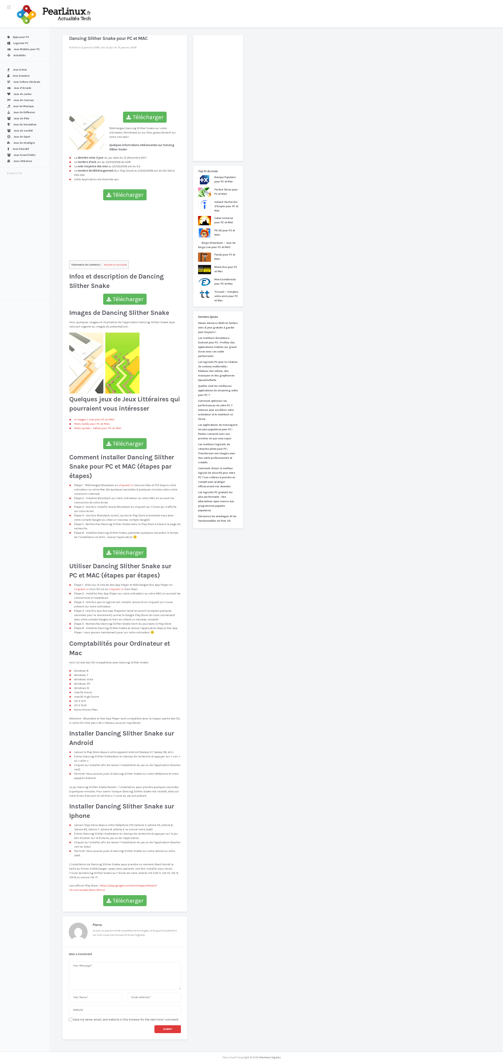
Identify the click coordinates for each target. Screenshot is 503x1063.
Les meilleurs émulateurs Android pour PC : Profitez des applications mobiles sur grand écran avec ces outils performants (217, 347)
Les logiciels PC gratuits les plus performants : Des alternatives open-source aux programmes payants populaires (216, 501)
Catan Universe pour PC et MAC (223, 220)
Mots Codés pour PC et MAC (92, 424)
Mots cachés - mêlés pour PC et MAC (97, 428)
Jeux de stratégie (24, 142)
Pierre (97, 925)
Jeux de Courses (23, 100)
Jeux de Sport (21, 136)
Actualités (19, 55)
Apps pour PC (21, 37)
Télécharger (147, 117)
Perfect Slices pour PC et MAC (226, 192)
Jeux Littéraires (22, 161)
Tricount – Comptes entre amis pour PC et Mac (226, 296)
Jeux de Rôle (21, 118)
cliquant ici (126, 485)
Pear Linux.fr (229, 1057)
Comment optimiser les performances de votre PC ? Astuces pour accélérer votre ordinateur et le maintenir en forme (216, 410)
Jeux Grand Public (25, 155)
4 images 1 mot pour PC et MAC (94, 419)
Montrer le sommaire (115, 264)
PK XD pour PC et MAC (224, 232)
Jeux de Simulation (25, 124)
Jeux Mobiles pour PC (27, 49)
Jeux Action (20, 69)
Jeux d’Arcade (22, 88)
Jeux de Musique (23, 106)
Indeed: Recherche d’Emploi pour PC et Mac (226, 206)
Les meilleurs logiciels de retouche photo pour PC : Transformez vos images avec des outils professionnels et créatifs (216, 453)
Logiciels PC (20, 43)
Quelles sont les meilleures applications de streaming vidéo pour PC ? (218, 390)
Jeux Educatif (20, 149)
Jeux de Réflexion (24, 112)
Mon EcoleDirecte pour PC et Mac (225, 281)
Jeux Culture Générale (26, 82)
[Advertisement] (27, 238)
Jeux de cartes (22, 94)
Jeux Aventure (21, 75)
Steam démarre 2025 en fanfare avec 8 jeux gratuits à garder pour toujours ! (218, 327)
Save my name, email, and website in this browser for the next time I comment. (126, 1019)
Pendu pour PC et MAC (224, 257)
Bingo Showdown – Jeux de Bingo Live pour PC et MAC (217, 245)
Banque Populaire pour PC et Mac (225, 179)
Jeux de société (23, 130)
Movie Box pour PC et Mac (225, 269)
